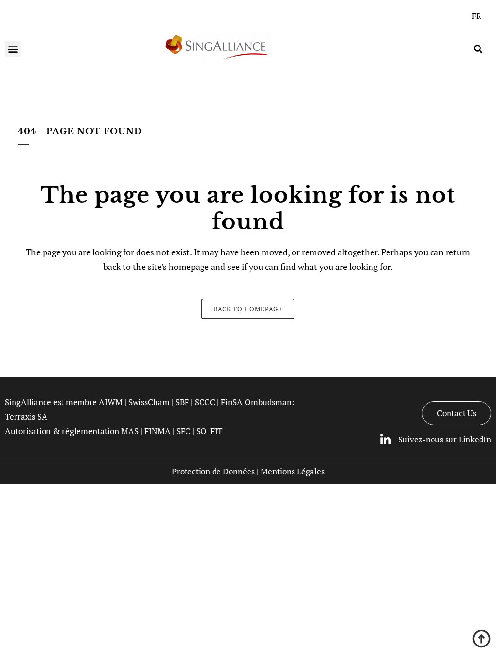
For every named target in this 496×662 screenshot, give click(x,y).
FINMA (157, 431)
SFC (183, 431)
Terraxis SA (26, 416)
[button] (13, 49)
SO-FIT (209, 431)
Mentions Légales (293, 471)
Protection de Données (213, 471)
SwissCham (149, 402)
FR (476, 15)
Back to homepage (248, 308)
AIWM (111, 402)
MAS (130, 431)
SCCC (205, 402)
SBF (182, 402)
